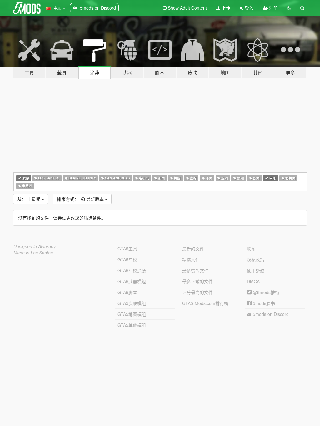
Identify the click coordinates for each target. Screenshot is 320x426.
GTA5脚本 (127, 292)
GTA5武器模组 (132, 281)
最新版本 (81, 199)
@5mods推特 (265, 292)
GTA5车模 (127, 259)
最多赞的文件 (195, 270)
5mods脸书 (263, 303)
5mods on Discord (270, 314)
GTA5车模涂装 (132, 270)
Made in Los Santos (33, 252)
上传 (225, 8)
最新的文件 (193, 248)
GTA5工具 (127, 248)
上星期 (29, 199)
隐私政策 (255, 259)
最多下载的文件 (197, 281)
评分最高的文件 (197, 292)
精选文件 (191, 259)
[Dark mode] (289, 8)
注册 (273, 8)
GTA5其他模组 (132, 325)
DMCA (253, 281)
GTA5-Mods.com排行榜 (205, 303)
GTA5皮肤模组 (132, 303)
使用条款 (255, 270)
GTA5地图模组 (132, 314)
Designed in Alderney (34, 246)
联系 (251, 248)
